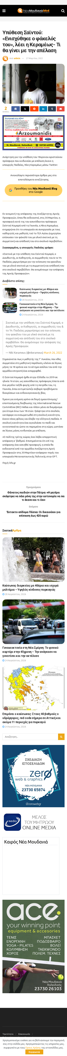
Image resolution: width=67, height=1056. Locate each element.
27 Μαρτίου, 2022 (34, 58)
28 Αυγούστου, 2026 (32, 299)
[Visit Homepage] (33, 11)
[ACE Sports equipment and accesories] (33, 946)
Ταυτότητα (7, 1034)
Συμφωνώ (34, 1052)
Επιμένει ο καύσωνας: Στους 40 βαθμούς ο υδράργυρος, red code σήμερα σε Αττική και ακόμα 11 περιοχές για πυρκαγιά (31, 718)
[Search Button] (63, 10)
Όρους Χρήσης (33, 1047)
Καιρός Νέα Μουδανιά (26, 841)
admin (17, 58)
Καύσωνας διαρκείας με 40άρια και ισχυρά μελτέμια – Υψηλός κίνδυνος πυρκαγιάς (39, 292)
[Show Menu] (4, 10)
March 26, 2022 (53, 352)
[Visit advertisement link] (33, 132)
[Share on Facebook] (15, 108)
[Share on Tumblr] (52, 108)
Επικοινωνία (24, 1034)
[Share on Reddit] (34, 108)
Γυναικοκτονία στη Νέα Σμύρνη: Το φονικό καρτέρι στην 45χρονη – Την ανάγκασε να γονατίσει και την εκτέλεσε (42, 307)
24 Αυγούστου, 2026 (32, 314)
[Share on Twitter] (25, 108)
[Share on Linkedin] (43, 108)
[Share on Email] (61, 108)
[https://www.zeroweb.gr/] (33, 776)
